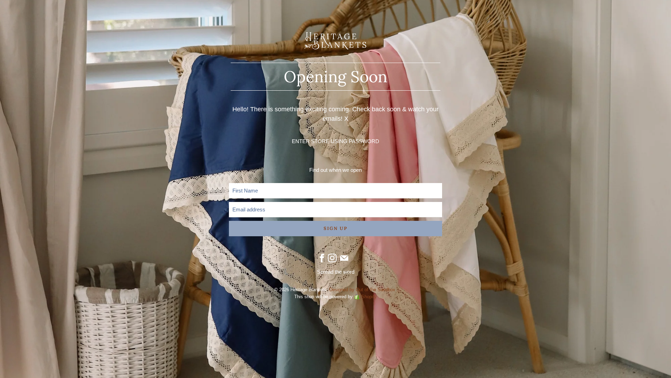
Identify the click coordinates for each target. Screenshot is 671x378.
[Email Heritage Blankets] (344, 258)
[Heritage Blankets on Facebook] (322, 258)
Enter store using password (335, 141)
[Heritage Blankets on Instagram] (332, 258)
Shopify (369, 296)
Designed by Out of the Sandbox (362, 289)
